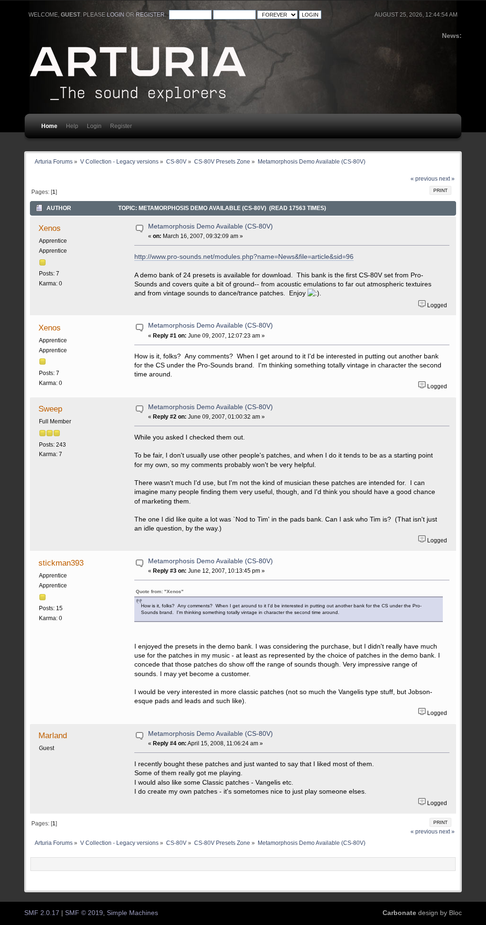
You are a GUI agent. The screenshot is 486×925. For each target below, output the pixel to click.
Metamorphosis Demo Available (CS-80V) (210, 226)
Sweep (50, 408)
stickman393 (61, 563)
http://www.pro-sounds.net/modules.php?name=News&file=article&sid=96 (244, 256)
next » (447, 178)
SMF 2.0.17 (41, 912)
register (150, 14)
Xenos (49, 228)
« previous (424, 178)
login (115, 14)
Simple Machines (132, 912)
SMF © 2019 (84, 912)
